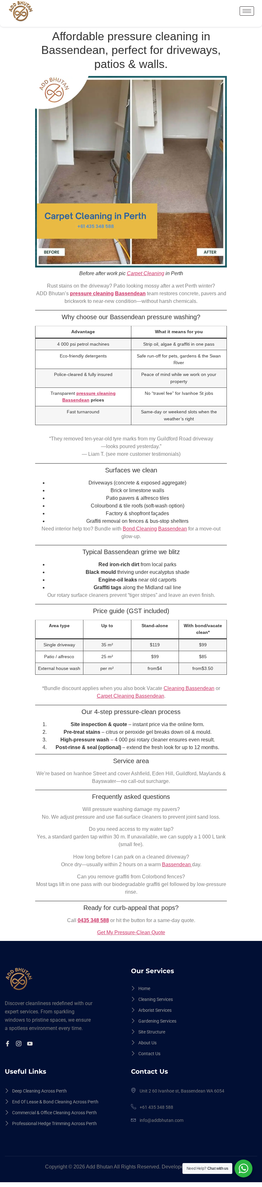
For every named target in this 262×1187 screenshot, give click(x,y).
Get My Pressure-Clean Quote (131, 932)
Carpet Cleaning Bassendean (130, 696)
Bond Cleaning (140, 528)
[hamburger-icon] (247, 11)
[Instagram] (19, 1044)
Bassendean (130, 293)
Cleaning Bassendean (189, 688)
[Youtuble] (31, 1044)
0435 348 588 (93, 920)
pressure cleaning (92, 293)
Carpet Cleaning (145, 273)
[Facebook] (8, 1044)
